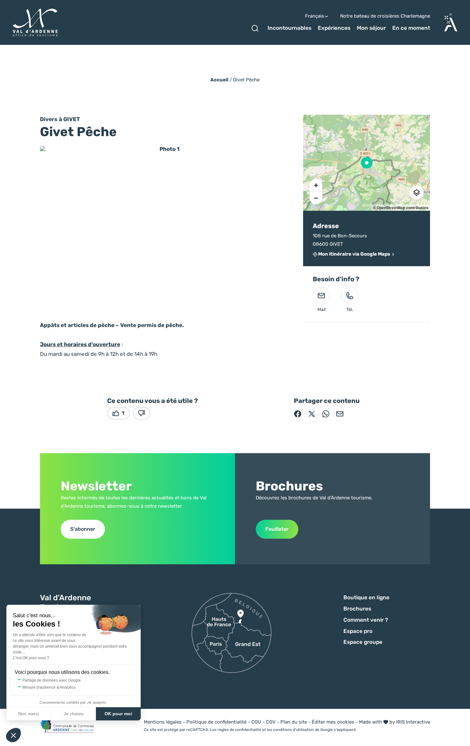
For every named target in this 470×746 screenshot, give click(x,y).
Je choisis (73, 713)
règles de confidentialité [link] (239, 729)
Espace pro (357, 631)
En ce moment (411, 28)
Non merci (28, 713)
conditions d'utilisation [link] (293, 729)
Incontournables (289, 28)
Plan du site (293, 722)
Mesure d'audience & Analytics (48, 687)
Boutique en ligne (366, 597)
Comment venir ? (365, 620)
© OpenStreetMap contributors (400, 207)
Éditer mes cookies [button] (333, 722)
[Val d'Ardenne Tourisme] (35, 23)
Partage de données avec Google (51, 680)
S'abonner (82, 529)
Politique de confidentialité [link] (216, 722)
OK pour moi (118, 713)
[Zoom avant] (315, 185)
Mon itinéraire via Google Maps (354, 254)
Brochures (357, 608)
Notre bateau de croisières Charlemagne (385, 16)
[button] (13, 735)
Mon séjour (371, 28)
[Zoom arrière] (315, 198)
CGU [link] (256, 722)
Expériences (334, 28)
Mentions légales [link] (163, 722)
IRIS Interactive (413, 722)
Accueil (219, 80)
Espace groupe (362, 642)
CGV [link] (271, 722)
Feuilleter (277, 529)
